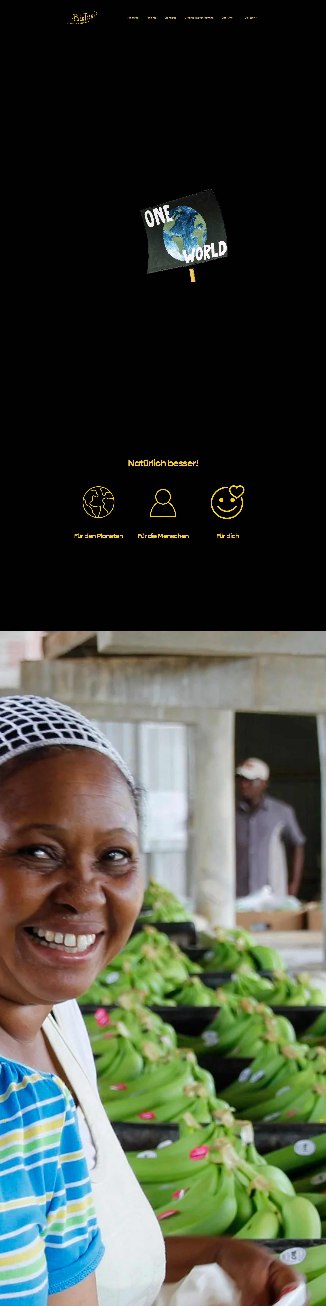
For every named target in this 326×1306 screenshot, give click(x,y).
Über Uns (227, 17)
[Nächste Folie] (321, 1121)
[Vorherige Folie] (4, 1121)
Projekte (151, 17)
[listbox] (250, 18)
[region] (163, 506)
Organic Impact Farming (199, 17)
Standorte (170, 17)
